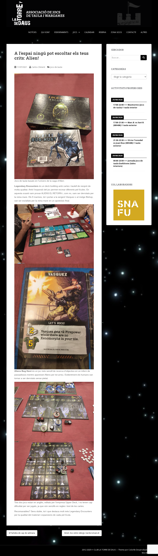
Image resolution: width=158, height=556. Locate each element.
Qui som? (45, 32)
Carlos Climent (38, 67)
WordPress (147, 553)
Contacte (131, 32)
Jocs (75, 32)
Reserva (102, 32)
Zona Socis (116, 32)
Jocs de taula (56, 67)
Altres (144, 32)
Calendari (89, 32)
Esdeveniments (61, 32)
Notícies (32, 32)
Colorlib (132, 549)
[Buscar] (144, 57)
